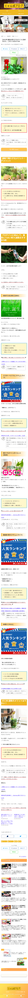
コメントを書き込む (14, 975)
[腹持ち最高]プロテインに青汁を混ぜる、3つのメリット (6, 816)
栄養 (20, 841)
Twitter (7, 992)
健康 (16, 841)
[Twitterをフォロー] (20, 836)
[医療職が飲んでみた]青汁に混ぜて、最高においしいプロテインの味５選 (19, 816)
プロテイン (11, 841)
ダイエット (5, 841)
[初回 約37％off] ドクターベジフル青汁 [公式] (13, 435)
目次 (13, 149)
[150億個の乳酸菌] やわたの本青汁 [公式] (11, 688)
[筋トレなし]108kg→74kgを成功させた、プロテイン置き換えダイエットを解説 (7, 822)
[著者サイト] (7, 836)
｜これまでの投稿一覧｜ (20, 992)
